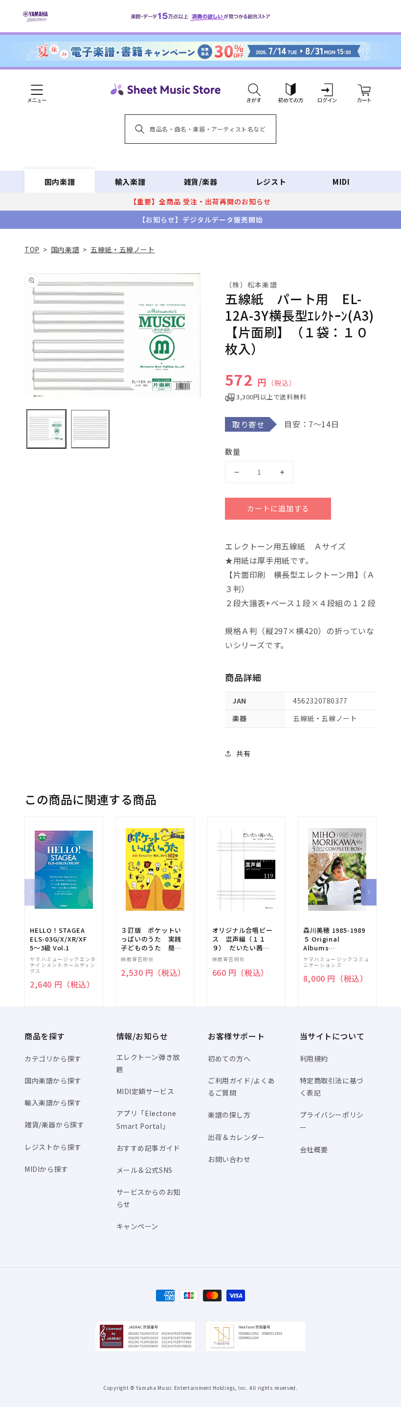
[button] (254, 89)
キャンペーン (137, 1226)
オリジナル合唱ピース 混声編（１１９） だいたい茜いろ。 (242, 939)
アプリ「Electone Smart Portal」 (146, 1119)
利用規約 (314, 1058)
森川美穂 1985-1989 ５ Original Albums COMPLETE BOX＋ (334, 939)
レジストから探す (53, 1147)
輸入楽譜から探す (53, 1102)
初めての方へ (229, 1058)
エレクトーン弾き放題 (148, 1063)
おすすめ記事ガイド (148, 1148)
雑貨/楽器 (201, 181)
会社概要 (314, 1149)
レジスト (271, 181)
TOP (32, 249)
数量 (233, 451)
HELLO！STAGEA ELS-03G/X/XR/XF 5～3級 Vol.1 (58, 939)
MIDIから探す (46, 1169)
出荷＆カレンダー (236, 1137)
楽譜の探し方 (229, 1115)
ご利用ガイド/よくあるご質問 (241, 1087)
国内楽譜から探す (53, 1080)
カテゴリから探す (53, 1058)
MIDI (341, 181)
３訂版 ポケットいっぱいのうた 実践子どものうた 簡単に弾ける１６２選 (151, 939)
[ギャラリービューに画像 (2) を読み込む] (90, 429)
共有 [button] (243, 753)
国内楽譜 (60, 181)
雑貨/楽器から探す (54, 1124)
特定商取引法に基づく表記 (332, 1087)
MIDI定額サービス (145, 1091)
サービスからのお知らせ (148, 1198)
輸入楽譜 (130, 181)
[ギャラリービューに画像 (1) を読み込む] (46, 429)
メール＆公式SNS (144, 1170)
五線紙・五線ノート (122, 249)
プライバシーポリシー (332, 1121)
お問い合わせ (229, 1159)
